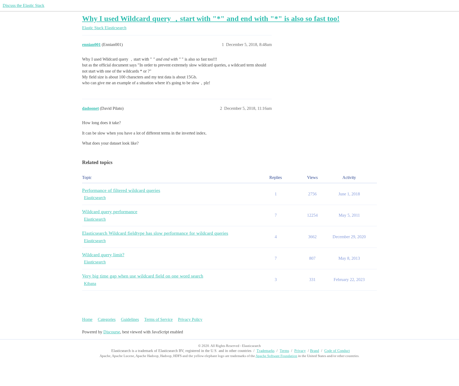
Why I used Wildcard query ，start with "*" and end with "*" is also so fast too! (210, 18)
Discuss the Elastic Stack (23, 5)
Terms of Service (158, 319)
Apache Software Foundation (276, 356)
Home (87, 319)
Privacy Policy (190, 319)
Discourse (111, 332)
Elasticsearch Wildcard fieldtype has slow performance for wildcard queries (155, 233)
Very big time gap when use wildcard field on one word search (142, 276)
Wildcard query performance (109, 211)
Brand (314, 351)
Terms (284, 351)
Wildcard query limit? (103, 254)
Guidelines (130, 319)
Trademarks (265, 351)
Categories (107, 319)
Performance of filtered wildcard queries (121, 190)
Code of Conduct (337, 351)
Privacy (300, 351)
